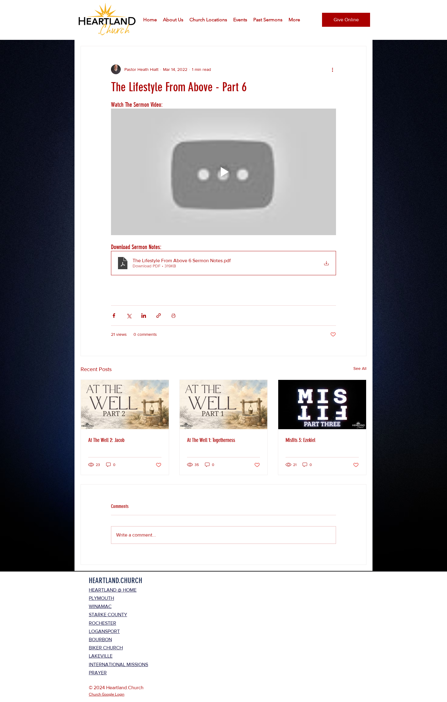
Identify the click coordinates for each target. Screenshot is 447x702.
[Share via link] (158, 315)
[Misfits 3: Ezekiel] (322, 404)
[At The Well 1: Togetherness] (224, 404)
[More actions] (332, 69)
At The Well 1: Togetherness (211, 440)
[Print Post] (173, 315)
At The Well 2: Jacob (106, 440)
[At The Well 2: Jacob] (125, 404)
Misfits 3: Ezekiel (300, 440)
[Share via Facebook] (114, 315)
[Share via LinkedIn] (144, 315)
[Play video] (223, 172)
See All (359, 368)
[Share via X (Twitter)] (129, 315)
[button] (173, 19)
